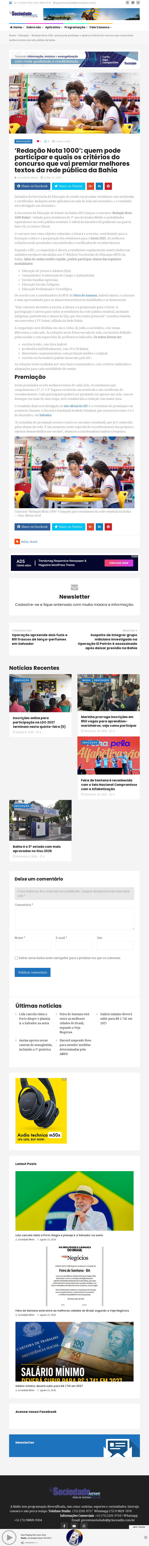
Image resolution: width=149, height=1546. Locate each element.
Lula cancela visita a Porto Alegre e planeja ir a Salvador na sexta (34, 1018)
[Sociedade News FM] (23, 14)
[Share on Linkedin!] (99, 186)
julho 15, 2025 (53, 177)
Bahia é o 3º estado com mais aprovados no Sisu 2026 (37, 848)
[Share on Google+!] (90, 186)
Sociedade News (28, 177)
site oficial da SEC (76, 406)
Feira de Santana (85, 295)
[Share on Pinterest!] (108, 186)
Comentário (24, 905)
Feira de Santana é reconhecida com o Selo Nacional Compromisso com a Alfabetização (109, 784)
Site (99, 938)
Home (18, 27)
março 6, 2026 (25, 732)
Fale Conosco (100, 27)
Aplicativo (53, 27)
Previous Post (22, 630)
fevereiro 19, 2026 (95, 794)
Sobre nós (33, 27)
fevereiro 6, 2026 (26, 856)
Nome (20, 938)
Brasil (33, 541)
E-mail (61, 938)
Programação (75, 27)
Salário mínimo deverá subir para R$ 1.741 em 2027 (116, 1018)
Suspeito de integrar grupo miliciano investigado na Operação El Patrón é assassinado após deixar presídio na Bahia (107, 641)
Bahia (25, 541)
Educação (23, 35)
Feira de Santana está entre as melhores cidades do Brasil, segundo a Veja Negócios (74, 1023)
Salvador (45, 415)
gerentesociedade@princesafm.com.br (75, 3)
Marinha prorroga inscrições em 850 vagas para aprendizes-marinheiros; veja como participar (109, 721)
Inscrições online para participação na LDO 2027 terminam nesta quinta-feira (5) (39, 722)
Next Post (129, 630)
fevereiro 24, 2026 (95, 731)
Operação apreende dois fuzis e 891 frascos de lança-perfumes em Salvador (39, 639)
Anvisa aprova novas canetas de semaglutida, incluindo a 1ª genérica (35, 1045)
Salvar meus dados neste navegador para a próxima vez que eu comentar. (70, 958)
